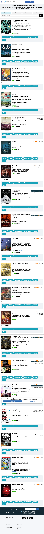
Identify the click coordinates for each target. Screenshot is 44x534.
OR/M (17, 528)
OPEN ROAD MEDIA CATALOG (10, 530)
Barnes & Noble (18, 37)
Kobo (4, 39)
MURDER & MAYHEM (9, 527)
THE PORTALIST (8, 528)
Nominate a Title (19, 524)
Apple (10, 37)
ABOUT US (18, 530)
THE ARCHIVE (8, 524)
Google (35, 37)
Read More (20, 250)
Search (41, 15)
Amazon (4, 37)
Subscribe (29, 1)
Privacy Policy (19, 527)
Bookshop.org (27, 37)
